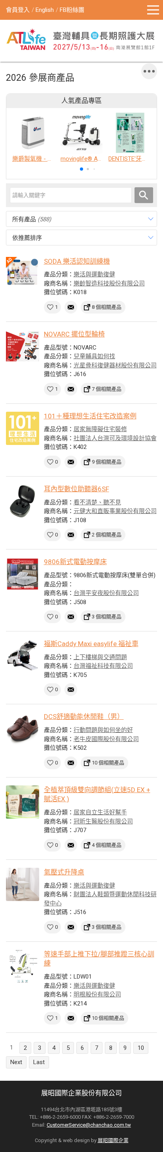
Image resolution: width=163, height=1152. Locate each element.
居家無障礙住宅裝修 (100, 429)
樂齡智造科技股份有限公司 (109, 283)
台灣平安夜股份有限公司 (106, 593)
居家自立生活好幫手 (100, 812)
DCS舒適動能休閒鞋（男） (84, 716)
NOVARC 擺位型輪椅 (74, 334)
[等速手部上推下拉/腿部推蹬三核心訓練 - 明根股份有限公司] (22, 966)
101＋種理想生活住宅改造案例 (90, 416)
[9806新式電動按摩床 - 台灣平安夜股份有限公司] (22, 574)
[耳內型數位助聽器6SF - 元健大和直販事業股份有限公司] (22, 501)
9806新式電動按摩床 (75, 562)
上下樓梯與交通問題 (100, 657)
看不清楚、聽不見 (97, 502)
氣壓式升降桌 (64, 872)
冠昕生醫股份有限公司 (103, 821)
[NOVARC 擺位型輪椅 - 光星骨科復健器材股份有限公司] (22, 346)
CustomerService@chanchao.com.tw (89, 1125)
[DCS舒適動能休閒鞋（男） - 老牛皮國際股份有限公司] (22, 728)
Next (16, 1062)
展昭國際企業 (113, 1140)
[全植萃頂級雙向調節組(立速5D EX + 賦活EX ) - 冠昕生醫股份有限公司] (22, 802)
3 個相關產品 (106, 617)
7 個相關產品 (106, 389)
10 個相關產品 (108, 763)
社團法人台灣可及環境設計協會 (115, 438)
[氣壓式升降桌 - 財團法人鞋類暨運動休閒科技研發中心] (22, 884)
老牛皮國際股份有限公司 (106, 739)
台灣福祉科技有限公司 (103, 665)
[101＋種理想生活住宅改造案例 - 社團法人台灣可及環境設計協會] (22, 428)
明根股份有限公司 (97, 994)
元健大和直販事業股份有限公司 (115, 511)
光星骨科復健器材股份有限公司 (115, 365)
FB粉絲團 (72, 9)
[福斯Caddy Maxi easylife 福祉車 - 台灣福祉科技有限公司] (22, 656)
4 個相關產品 (106, 845)
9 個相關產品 (106, 462)
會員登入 (18, 9)
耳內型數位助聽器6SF (76, 489)
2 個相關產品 (106, 535)
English (45, 9)
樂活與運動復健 (94, 274)
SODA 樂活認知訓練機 (77, 261)
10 (141, 1047)
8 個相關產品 (106, 307)
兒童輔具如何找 (94, 356)
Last (39, 1062)
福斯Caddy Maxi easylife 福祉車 (91, 644)
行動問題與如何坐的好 (103, 730)
